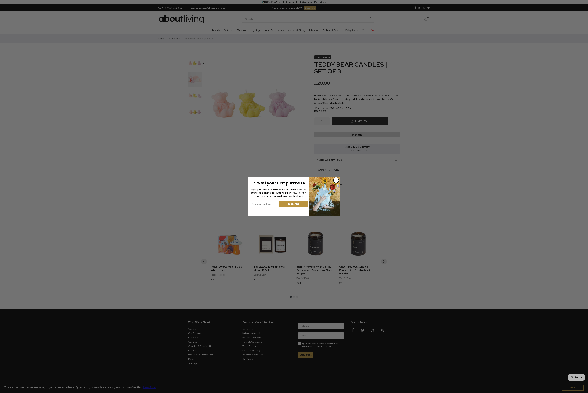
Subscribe (293, 203)
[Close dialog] (336, 180)
